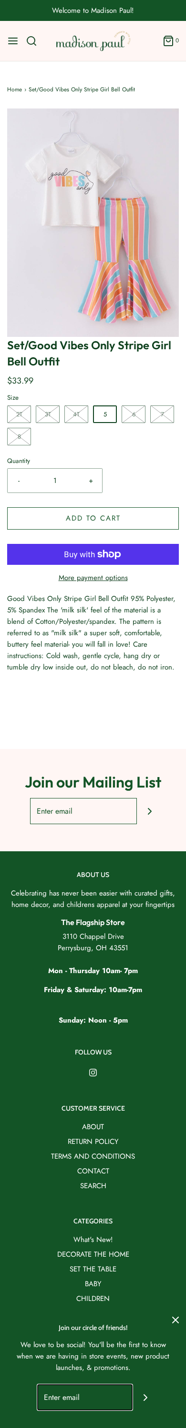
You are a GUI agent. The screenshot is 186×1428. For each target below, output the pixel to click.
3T (48, 414)
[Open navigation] (13, 41)
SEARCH (93, 1186)
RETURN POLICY (93, 1141)
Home (14, 89)
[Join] (150, 811)
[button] (93, 222)
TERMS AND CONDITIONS (93, 1156)
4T (76, 414)
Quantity (18, 460)
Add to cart (93, 518)
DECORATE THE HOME (93, 1254)
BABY (93, 1284)
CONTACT (93, 1171)
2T (19, 414)
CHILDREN (93, 1298)
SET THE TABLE (93, 1269)
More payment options (93, 577)
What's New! (93, 1239)
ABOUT (93, 1127)
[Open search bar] (35, 41)
